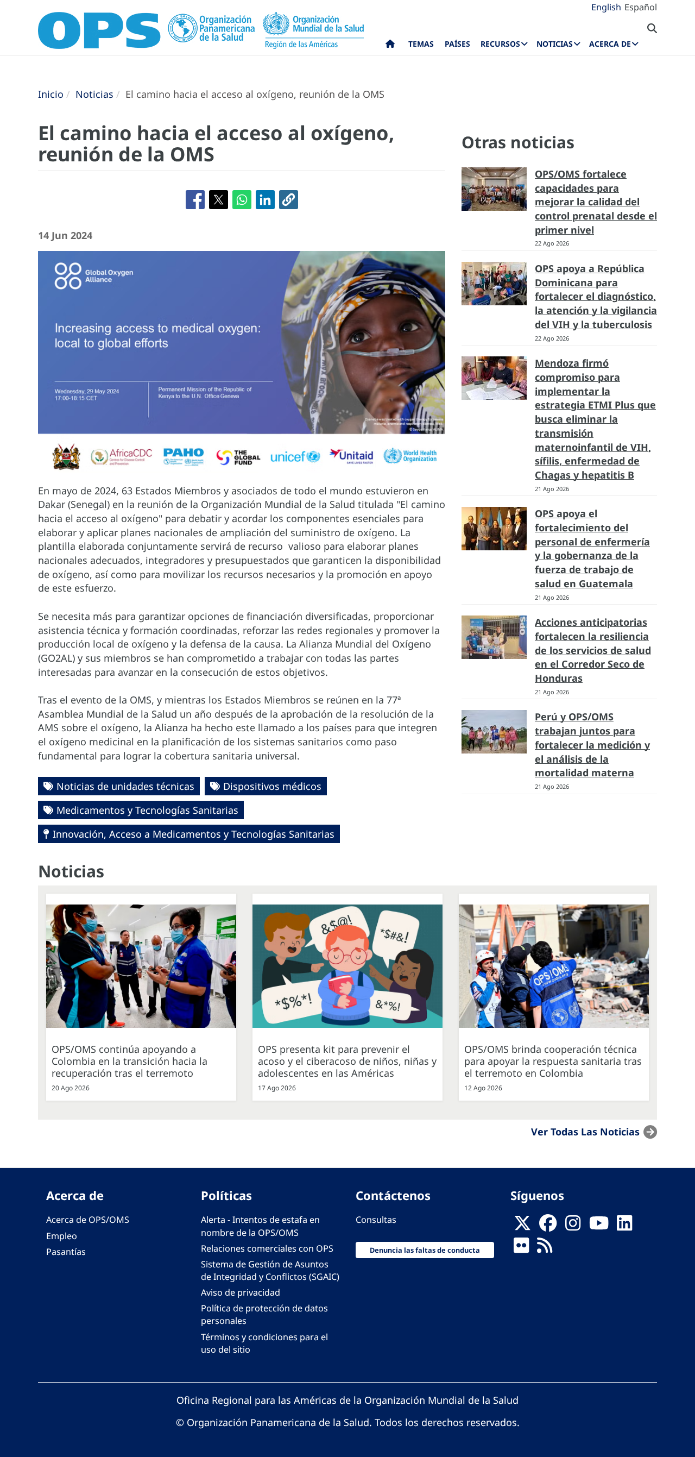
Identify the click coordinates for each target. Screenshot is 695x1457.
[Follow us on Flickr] (521, 1248)
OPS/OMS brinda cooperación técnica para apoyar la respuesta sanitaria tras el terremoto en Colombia (553, 1061)
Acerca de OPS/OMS (87, 1220)
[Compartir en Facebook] (195, 199)
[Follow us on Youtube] (599, 1226)
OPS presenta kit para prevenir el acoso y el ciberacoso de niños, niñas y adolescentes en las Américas (347, 1061)
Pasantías (66, 1252)
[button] (288, 199)
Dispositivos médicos (272, 786)
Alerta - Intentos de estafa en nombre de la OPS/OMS (260, 1226)
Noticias (94, 94)
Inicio (51, 94)
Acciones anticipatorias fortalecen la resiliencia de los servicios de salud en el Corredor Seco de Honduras (593, 650)
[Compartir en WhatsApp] (241, 199)
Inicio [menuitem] (390, 46)
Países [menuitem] (457, 44)
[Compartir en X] (218, 199)
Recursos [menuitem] (500, 44)
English (606, 7)
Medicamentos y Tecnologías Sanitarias (147, 810)
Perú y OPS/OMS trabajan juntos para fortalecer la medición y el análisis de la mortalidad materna (592, 744)
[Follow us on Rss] (544, 1248)
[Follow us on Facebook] (548, 1226)
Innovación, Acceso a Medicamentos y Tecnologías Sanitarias (193, 833)
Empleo (61, 1236)
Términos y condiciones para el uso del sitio (264, 1343)
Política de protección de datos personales (264, 1314)
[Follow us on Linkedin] (624, 1226)
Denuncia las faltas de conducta (425, 1250)
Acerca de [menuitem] (610, 44)
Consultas (376, 1220)
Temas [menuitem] (421, 44)
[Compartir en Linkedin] (265, 199)
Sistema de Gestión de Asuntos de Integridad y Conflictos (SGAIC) (270, 1270)
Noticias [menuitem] (554, 44)
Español (640, 7)
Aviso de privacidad (240, 1292)
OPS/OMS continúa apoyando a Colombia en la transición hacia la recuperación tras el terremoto (129, 1061)
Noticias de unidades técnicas (125, 786)
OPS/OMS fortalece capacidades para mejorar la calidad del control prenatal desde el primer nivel (596, 201)
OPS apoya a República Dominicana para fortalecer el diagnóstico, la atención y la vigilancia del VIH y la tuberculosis (596, 296)
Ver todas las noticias (585, 1131)
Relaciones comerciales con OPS (267, 1248)
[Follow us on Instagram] (572, 1226)
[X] (522, 1226)
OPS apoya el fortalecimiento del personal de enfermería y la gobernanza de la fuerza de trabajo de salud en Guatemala (592, 548)
